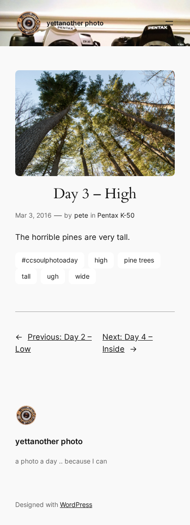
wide (82, 276)
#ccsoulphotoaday (50, 260)
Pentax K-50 (116, 215)
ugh (53, 276)
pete (81, 215)
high (101, 260)
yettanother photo (75, 23)
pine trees (139, 260)
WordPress (76, 504)
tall (26, 276)
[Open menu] (169, 23)
